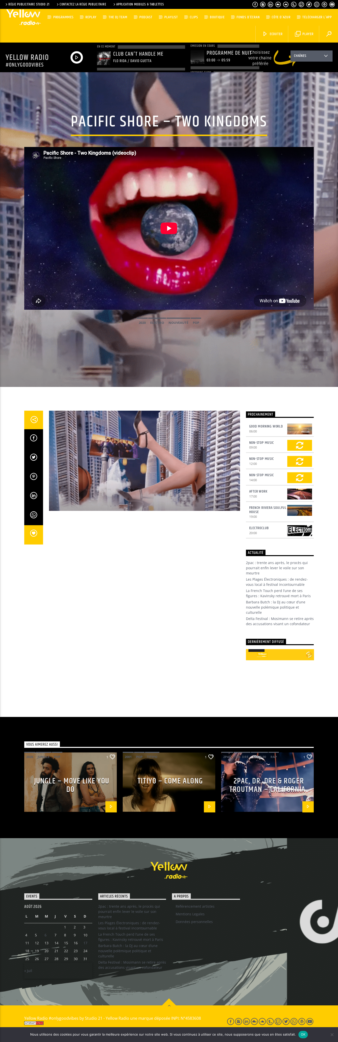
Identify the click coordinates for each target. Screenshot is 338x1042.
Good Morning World (266, 426)
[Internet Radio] (119, 1023)
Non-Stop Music (261, 443)
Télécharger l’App (317, 17)
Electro (157, 322)
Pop (196, 322)
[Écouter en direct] (251, 655)
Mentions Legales (190, 914)
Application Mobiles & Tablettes (140, 4)
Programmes (63, 17)
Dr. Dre (242, 757)
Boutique (217, 17)
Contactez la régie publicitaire (83, 4)
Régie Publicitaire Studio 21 (28, 4)
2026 (29, 757)
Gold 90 (259, 757)
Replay (91, 17)
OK (303, 1034)
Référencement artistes (195, 906)
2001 (128, 757)
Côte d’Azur (281, 17)
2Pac (227, 757)
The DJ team (118, 17)
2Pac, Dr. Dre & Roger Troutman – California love (267, 789)
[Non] (331, 1034)
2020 (142, 322)
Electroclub (259, 528)
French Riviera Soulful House (268, 510)
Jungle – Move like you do (71, 785)
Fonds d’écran (248, 17)
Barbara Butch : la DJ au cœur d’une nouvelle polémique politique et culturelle (275, 607)
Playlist (171, 17)
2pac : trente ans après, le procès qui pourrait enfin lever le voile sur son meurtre (277, 567)
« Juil (28, 970)
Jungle (43, 757)
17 (85, 943)
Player (307, 34)
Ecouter (275, 34)
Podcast (145, 17)
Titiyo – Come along (170, 781)
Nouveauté (178, 322)
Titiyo (152, 757)
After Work (258, 491)
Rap (273, 757)
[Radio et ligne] (309, 655)
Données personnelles (194, 921)
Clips (194, 17)
